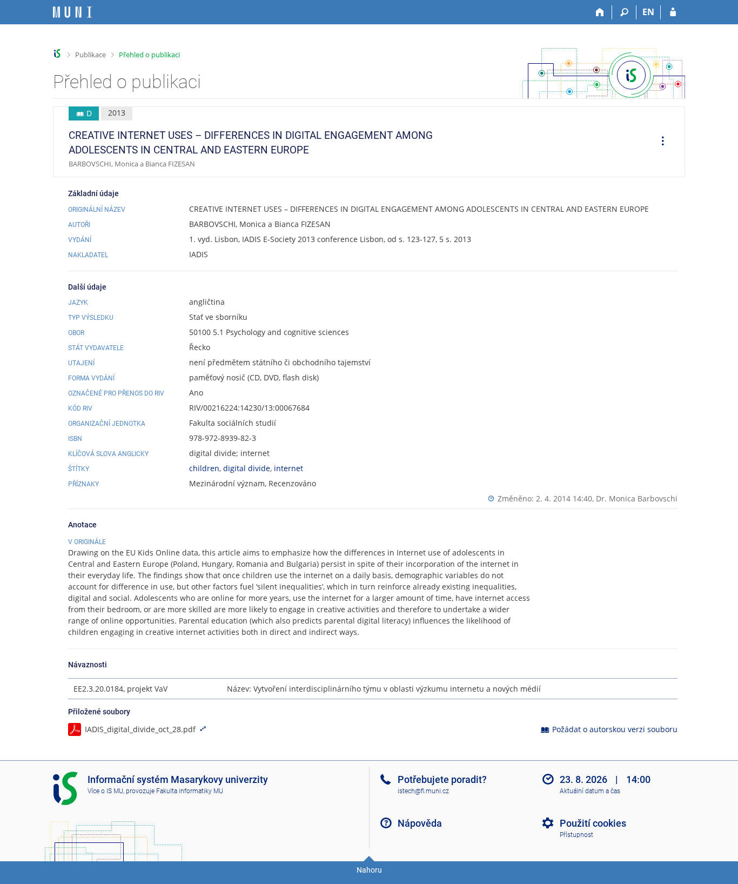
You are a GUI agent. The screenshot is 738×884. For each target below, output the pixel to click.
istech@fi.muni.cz (423, 791)
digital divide (246, 468)
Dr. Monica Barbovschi (636, 498)
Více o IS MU (105, 791)
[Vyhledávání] (624, 12)
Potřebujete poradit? (442, 779)
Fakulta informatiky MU (189, 791)
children (204, 468)
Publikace (90, 54)
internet (288, 468)
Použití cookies (593, 823)
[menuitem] (659, 142)
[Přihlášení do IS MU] (673, 12)
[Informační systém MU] (57, 53)
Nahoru (369, 870)
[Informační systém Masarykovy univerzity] (72, 12)
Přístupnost (576, 835)
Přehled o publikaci (149, 54)
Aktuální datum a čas (590, 791)
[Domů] (600, 12)
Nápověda (420, 823)
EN (648, 12)
